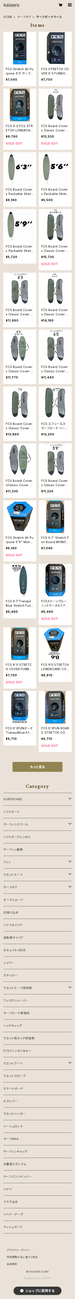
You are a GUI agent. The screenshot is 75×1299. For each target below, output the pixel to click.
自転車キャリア (13, 937)
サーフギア (24, 17)
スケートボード (13, 1088)
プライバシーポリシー (19, 1250)
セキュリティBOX (14, 950)
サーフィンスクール (15, 824)
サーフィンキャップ (15, 1151)
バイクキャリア (12, 925)
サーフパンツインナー (17, 1176)
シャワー (8, 962)
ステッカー (10, 975)
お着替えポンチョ (14, 1164)
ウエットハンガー (14, 1113)
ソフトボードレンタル (17, 837)
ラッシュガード (12, 1227)
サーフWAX (11, 1139)
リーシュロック (13, 1126)
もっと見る (37, 767)
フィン (7, 862)
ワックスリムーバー (15, 1000)
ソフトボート (11, 811)
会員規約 (12, 1264)
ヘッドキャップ (12, 1025)
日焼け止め (11, 912)
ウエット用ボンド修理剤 (19, 1038)
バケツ (7, 1189)
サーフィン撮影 (13, 849)
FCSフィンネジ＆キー (17, 1051)
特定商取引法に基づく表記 (22, 1257)
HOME (7, 17)
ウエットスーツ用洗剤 (17, 988)
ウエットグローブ (14, 1076)
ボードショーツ (13, 900)
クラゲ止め (10, 1202)
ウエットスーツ (13, 874)
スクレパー (10, 1101)
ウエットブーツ (13, 1063)
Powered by (33, 1278)
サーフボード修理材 (16, 1013)
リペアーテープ (13, 1214)
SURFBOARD (12, 799)
